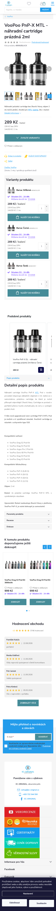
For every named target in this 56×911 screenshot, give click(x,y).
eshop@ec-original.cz (30, 790)
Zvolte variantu (30, 137)
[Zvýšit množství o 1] (46, 206)
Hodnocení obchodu (28, 624)
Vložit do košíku (30, 217)
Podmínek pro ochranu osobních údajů (30, 747)
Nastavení (28, 893)
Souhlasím (41, 903)
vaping (35, 110)
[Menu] (52, 3)
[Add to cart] (41, 370)
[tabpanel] (15, 579)
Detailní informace (11, 113)
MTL (30, 110)
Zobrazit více (28, 703)
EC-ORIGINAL (30, 799)
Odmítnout (14, 902)
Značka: (10, 167)
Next (49, 547)
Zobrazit (15, 602)
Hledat (45, 10)
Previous (45, 547)
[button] (7, 349)
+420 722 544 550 (30, 794)
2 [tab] (29, 610)
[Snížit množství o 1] (46, 210)
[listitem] (28, 349)
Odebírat (43, 737)
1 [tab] (26, 610)
